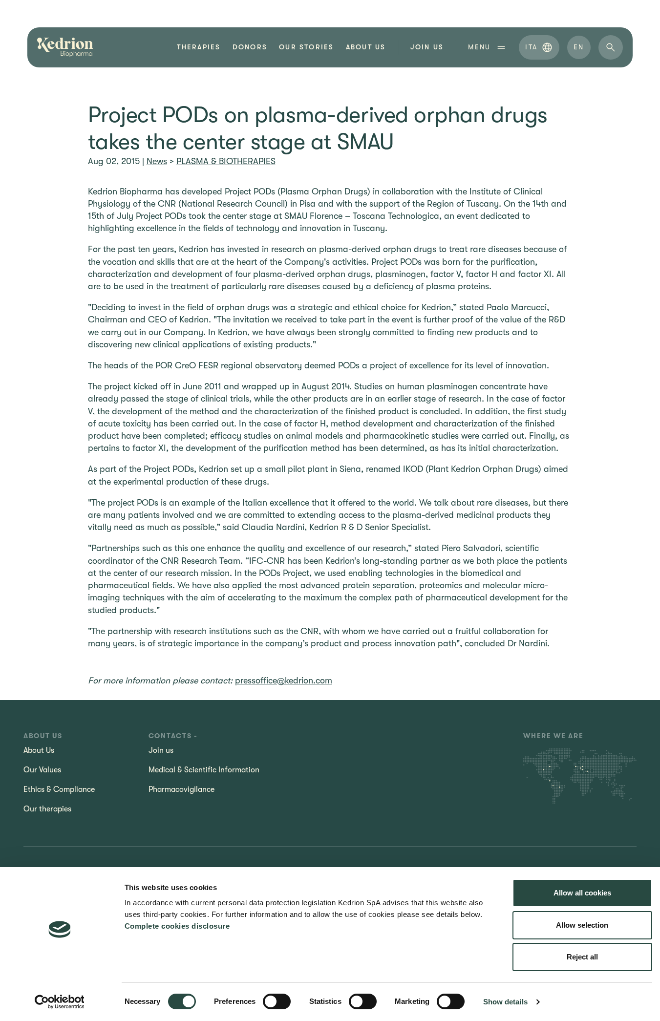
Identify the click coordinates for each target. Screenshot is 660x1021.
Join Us (427, 47)
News (157, 161)
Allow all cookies (582, 893)
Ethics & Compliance (59, 789)
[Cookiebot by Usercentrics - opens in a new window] (59, 1002)
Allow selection (582, 925)
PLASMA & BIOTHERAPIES (226, 161)
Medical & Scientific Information (204, 770)
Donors (250, 47)
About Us (366, 47)
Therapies (198, 47)
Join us (161, 750)
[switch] (277, 1001)
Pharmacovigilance (181, 789)
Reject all (582, 957)
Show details (505, 1002)
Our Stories (306, 47)
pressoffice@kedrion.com (283, 680)
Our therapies (47, 809)
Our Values (42, 770)
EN (579, 47)
